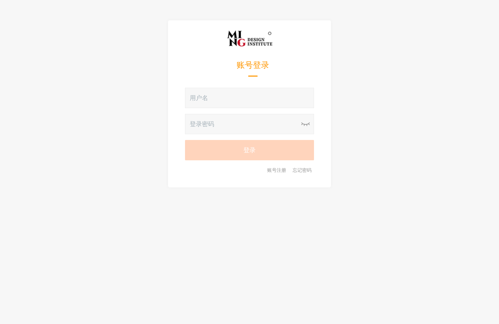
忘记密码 (302, 170)
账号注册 (276, 170)
